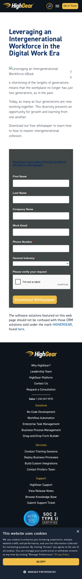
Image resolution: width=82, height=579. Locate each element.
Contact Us (41, 383)
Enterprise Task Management (41, 424)
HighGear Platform (41, 377)
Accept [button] (41, 561)
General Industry (24, 258)
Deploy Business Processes (41, 457)
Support (41, 478)
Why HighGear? (41, 365)
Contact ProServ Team (41, 469)
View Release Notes (41, 491)
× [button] (77, 531)
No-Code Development (41, 412)
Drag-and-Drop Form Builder (41, 436)
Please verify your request (30, 271)
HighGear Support (41, 485)
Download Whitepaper (35, 299)
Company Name (23, 209)
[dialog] (41, 553)
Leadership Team (41, 371)
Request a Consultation (41, 389)
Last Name (20, 192)
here (21, 329)
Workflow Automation (41, 418)
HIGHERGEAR (62, 324)
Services (41, 445)
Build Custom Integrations (41, 463)
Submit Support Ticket (41, 503)
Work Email (20, 225)
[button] (41, 572)
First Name (20, 176)
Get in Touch (70, 6)
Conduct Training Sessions (41, 451)
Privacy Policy (62, 554)
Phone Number (23, 241)
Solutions (41, 405)
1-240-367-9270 (44, 399)
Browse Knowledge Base (41, 497)
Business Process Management (41, 430)
